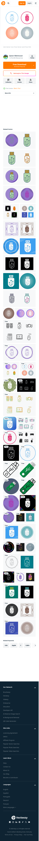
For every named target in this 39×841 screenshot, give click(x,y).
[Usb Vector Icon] (19, 140)
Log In (29, 3)
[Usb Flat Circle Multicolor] (11, 627)
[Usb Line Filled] (11, 643)
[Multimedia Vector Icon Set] (19, 393)
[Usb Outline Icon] (11, 593)
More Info (8, 93)
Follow (32, 58)
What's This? (17, 88)
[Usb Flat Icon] (11, 610)
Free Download (19, 65)
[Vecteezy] (3, 3)
